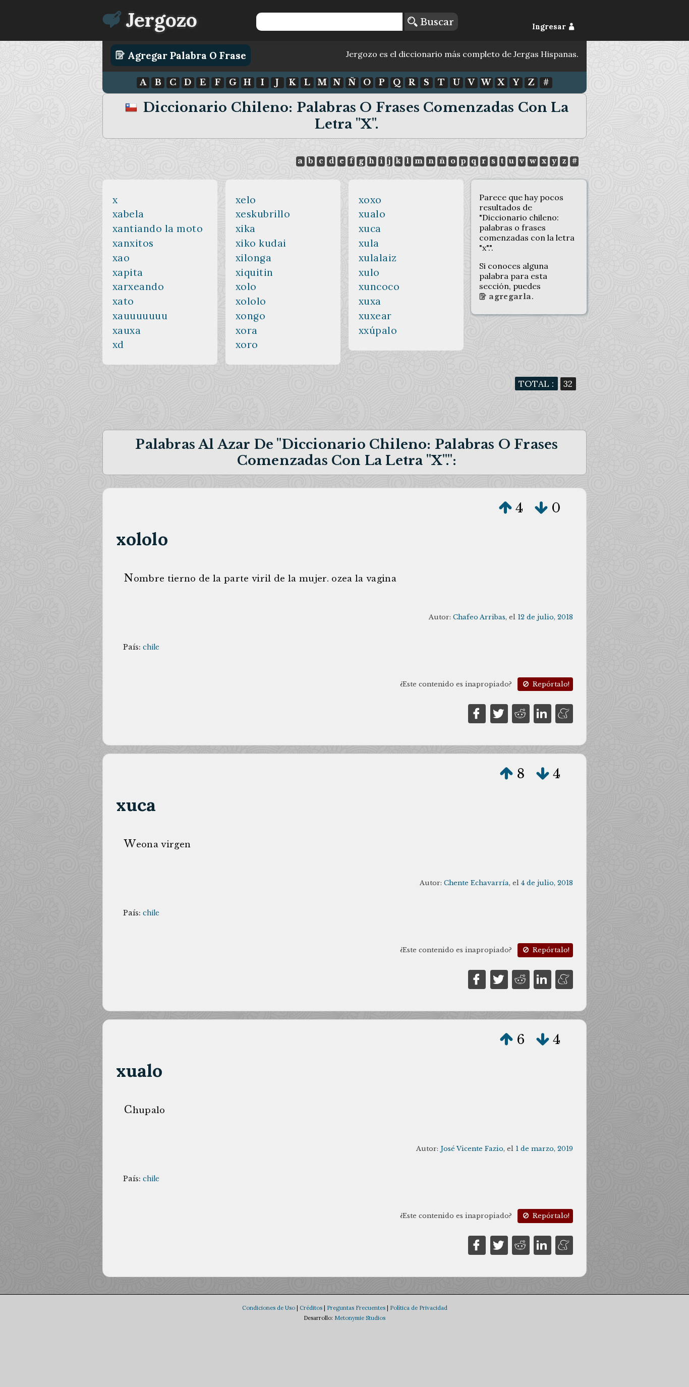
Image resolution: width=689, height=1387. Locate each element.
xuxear (375, 316)
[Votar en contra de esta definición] (541, 508)
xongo (251, 316)
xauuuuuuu (140, 316)
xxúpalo (378, 330)
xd (118, 344)
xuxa (370, 301)
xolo (246, 286)
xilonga (254, 258)
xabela (128, 214)
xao (121, 258)
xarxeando (138, 286)
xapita (127, 272)
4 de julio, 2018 (547, 883)
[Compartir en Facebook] (477, 713)
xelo (246, 200)
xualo (372, 214)
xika (246, 228)
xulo (369, 272)
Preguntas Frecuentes (356, 1307)
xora (247, 330)
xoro (247, 344)
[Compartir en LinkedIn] (542, 713)
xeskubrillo (263, 214)
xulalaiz (378, 258)
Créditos (311, 1307)
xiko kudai (261, 243)
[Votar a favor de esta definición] (505, 508)
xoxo (370, 200)
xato (123, 301)
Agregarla (509, 296)
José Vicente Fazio (471, 1148)
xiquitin (254, 272)
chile (151, 647)
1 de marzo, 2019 (544, 1148)
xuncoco (379, 286)
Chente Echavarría (476, 883)
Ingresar (550, 26)
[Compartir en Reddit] (521, 713)
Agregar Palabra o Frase (185, 55)
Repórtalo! (550, 684)
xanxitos (133, 243)
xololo (251, 301)
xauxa (126, 330)
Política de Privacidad (418, 1307)
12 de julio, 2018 (545, 617)
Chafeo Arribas (479, 617)
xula (369, 243)
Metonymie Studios (359, 1317)
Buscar (435, 22)
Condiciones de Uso (268, 1307)
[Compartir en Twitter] (499, 713)
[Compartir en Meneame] (564, 713)
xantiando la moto (157, 228)
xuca (370, 228)
